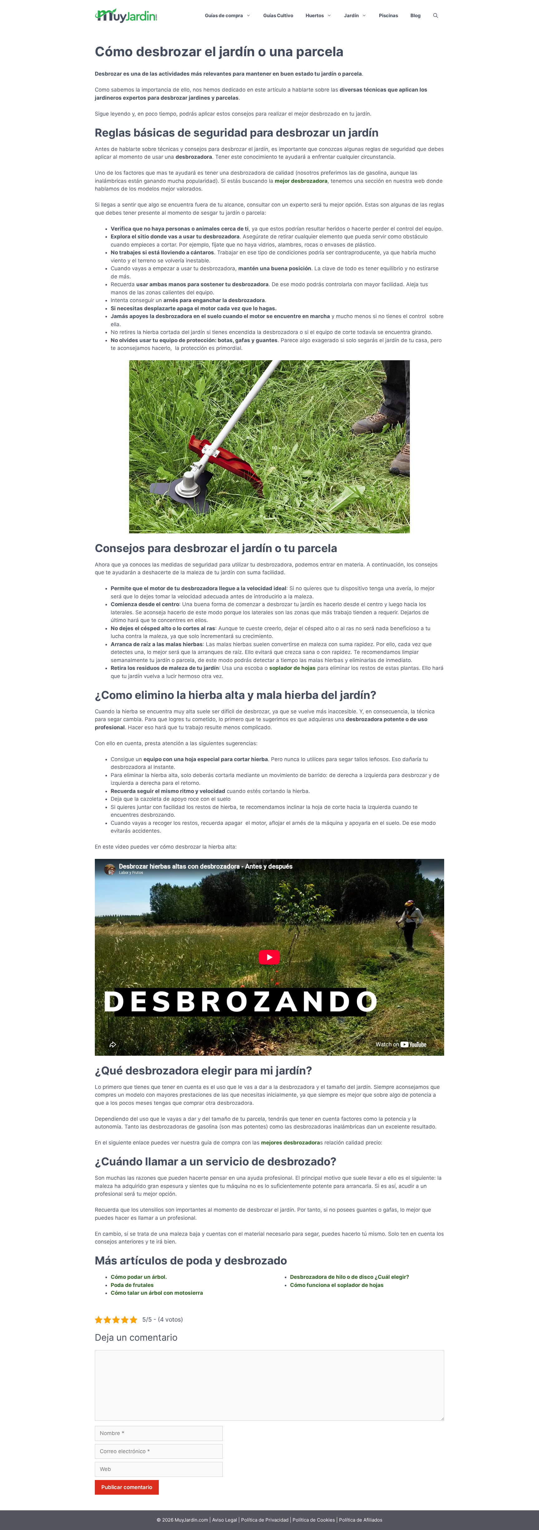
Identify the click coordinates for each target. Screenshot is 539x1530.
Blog (415, 15)
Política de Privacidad (265, 1520)
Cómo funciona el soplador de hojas (337, 1285)
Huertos (315, 15)
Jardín (351, 15)
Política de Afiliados (360, 1520)
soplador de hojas (292, 668)
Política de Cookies (314, 1520)
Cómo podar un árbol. (139, 1277)
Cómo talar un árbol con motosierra (157, 1293)
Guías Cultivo (278, 15)
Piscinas (388, 15)
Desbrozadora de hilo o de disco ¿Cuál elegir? (349, 1277)
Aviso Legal (225, 1520)
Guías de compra (224, 15)
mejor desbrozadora (301, 181)
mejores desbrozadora (290, 1142)
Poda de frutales (132, 1285)
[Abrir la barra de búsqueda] (435, 15)
